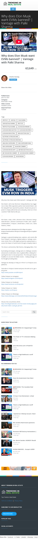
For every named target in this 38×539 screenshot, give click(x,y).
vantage (13, 120)
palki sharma (22, 120)
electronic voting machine (10, 136)
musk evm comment (20, 146)
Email (36, 537)
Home (3, 31)
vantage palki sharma (9, 123)
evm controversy (7, 146)
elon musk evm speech (26, 130)
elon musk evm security (9, 150)
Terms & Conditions (7, 501)
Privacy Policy (18, 501)
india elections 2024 (23, 133)
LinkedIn (23, 537)
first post (20, 123)
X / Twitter (17, 537)
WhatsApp (30, 537)
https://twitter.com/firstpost (9, 290)
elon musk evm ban (8, 156)
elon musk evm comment (27, 153)
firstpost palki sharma (9, 127)
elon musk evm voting (9, 133)
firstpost (5, 120)
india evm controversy (9, 143)
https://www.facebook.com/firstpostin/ (12, 284)
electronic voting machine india (12, 140)
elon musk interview (24, 127)
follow (13, 79)
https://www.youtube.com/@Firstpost (12, 272)
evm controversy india (24, 143)
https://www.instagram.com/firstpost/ (12, 278)
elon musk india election (10, 130)
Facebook (10, 537)
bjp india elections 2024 (25, 150)
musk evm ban (20, 156)
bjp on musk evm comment (10, 153)
